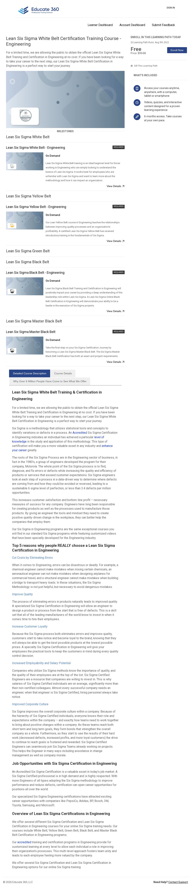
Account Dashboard (132, 25)
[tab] (29, 373)
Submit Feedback (163, 25)
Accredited (80, 432)
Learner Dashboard (100, 25)
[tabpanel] (65, 630)
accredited (24, 842)
